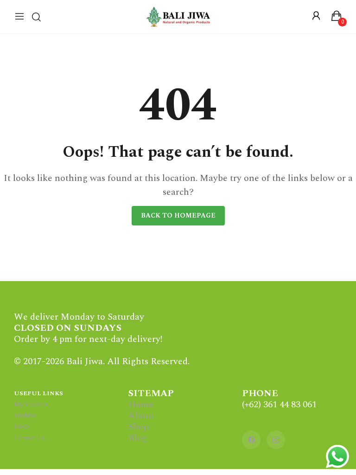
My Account (31, 404)
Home (140, 404)
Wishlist (25, 415)
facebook (251, 439)
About (141, 416)
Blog (137, 438)
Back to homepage (178, 215)
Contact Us (29, 438)
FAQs (21, 426)
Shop (138, 427)
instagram (276, 439)
